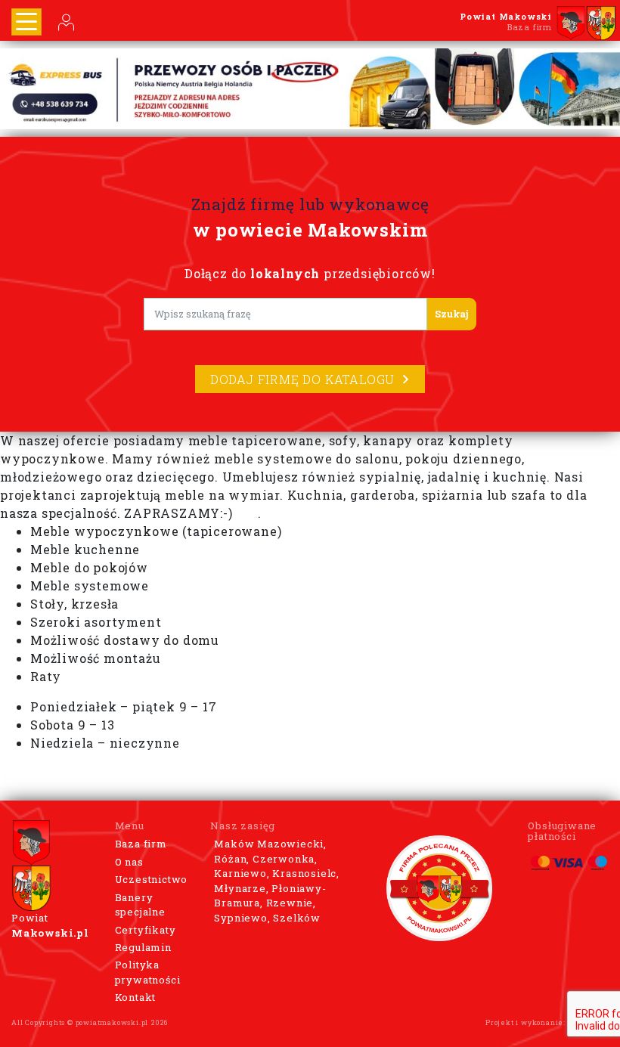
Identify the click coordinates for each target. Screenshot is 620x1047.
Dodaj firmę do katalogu (302, 379)
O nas (129, 862)
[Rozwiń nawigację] (26, 22)
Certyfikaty (145, 930)
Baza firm (141, 843)
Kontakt (136, 997)
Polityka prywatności (148, 972)
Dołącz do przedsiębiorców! (310, 273)
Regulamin (143, 947)
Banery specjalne (140, 905)
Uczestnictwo (151, 879)
